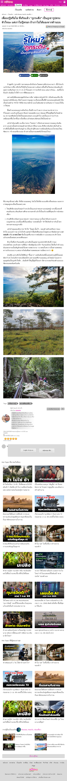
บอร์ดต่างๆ (29, 10)
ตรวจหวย (11, 5)
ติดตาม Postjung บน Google (56, 26)
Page (33, 765)
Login (28, 450)
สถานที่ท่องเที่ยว (25, 403)
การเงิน (64, 5)
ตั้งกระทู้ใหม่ (34, 756)
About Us (59, 774)
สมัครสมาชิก (47, 450)
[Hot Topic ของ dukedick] (6, 422)
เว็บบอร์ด (18, 5)
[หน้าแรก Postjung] (8, 2)
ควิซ (51, 5)
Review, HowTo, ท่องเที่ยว (31, 730)
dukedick (9, 28)
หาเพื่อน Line (38, 5)
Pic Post (46, 5)
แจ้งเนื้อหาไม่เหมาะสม (44, 777)
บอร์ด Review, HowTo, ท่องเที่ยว (22, 14)
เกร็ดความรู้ (12, 403)
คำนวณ (57, 5)
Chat (30, 5)
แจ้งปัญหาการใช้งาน (31, 777)
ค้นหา (39, 10)
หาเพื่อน (25, 5)
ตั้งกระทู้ (49, 10)
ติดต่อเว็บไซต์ (20, 777)
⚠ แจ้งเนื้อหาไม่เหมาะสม (53, 409)
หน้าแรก (3, 5)
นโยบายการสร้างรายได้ (49, 774)
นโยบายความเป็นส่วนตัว (24, 774)
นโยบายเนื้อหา (37, 774)
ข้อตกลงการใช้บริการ (10, 774)
